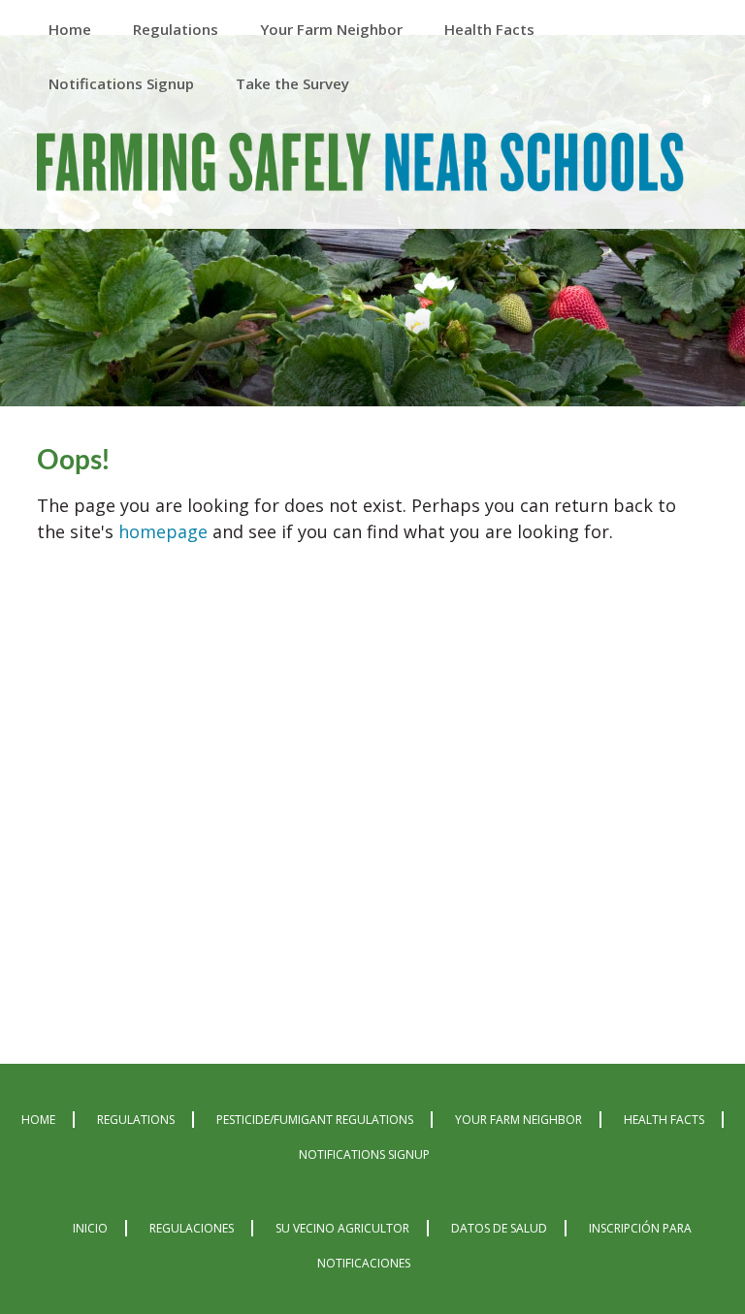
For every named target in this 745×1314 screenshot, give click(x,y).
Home (38, 1119)
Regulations (136, 1119)
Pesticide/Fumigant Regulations (314, 1119)
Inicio (90, 1228)
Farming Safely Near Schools (360, 172)
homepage (163, 531)
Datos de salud (499, 1228)
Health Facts (664, 1119)
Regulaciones (191, 1228)
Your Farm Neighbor (518, 1119)
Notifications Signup (364, 1154)
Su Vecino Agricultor (342, 1228)
